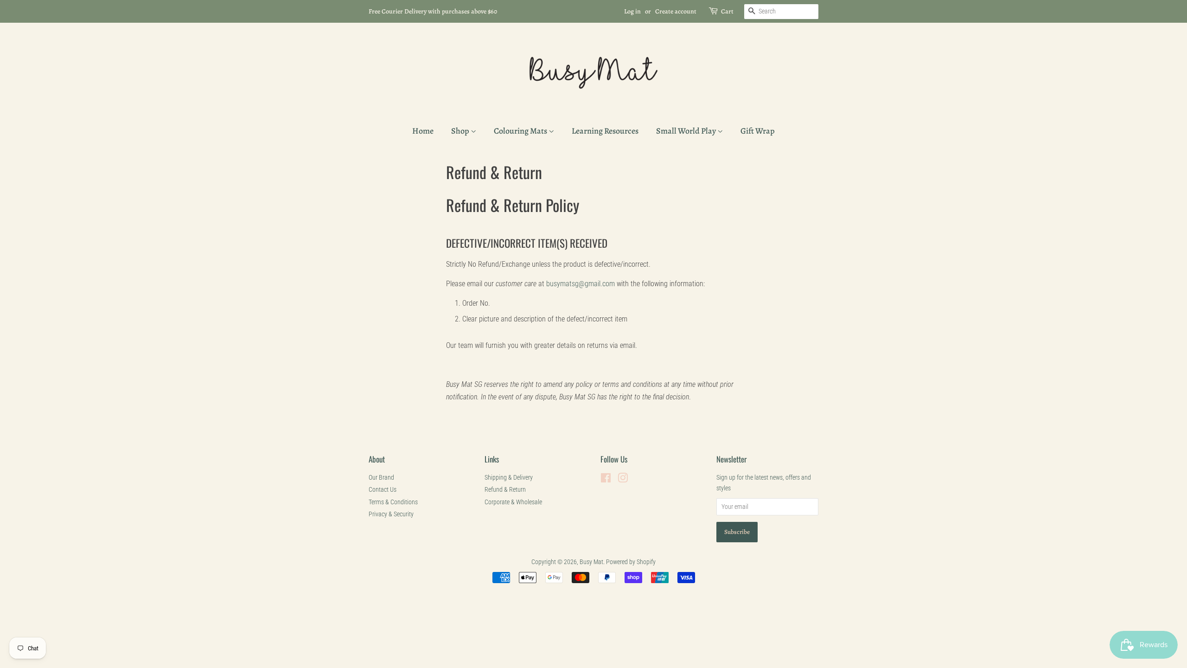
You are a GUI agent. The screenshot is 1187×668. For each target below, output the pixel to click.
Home (423, 130)
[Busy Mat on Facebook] (605, 479)
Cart (727, 11)
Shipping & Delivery (509, 477)
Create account (675, 11)
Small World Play (686, 130)
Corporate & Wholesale (513, 502)
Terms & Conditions (393, 502)
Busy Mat (591, 561)
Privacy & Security (391, 514)
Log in (632, 11)
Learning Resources (605, 130)
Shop (461, 130)
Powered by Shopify (631, 561)
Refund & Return (505, 489)
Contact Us (382, 489)
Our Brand (381, 477)
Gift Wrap (757, 130)
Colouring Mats (521, 130)
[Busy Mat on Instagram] (623, 479)
